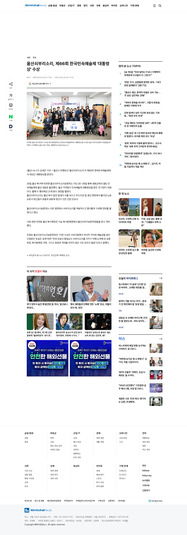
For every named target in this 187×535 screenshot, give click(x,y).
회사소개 (28, 501)
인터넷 (76, 449)
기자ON (145, 485)
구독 (10, 121)
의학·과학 (77, 457)
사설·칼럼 (123, 438)
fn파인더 (122, 471)
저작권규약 (68, 501)
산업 (75, 438)
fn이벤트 (146, 480)
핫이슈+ (122, 478)
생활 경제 (100, 442)
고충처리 (111, 501)
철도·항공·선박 (56, 446)
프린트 (11, 109)
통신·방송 (77, 442)
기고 (121, 442)
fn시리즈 (122, 475)
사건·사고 (28, 471)
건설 (52, 442)
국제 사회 (54, 478)
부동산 (62, 5)
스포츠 (99, 478)
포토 (144, 465)
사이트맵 (121, 501)
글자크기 (11, 99)
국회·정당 (146, 442)
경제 (79, 5)
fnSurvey (146, 475)
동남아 (106, 5)
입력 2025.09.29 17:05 (42, 77)
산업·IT (71, 5)
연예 (98, 471)
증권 (26, 442)
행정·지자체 (29, 478)
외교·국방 (146, 449)
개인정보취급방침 (54, 501)
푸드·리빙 (100, 482)
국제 (98, 5)
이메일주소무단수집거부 (85, 501)
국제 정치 (54, 475)
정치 (85, 5)
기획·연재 (134, 5)
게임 (75, 446)
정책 (52, 438)
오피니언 (124, 5)
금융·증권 (52, 5)
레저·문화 (100, 486)
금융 (26, 438)
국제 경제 (54, 471)
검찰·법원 (28, 475)
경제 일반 (100, 438)
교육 (26, 482)
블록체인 (76, 453)
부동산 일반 (55, 449)
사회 (92, 5)
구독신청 (101, 501)
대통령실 (145, 438)
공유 (10, 88)
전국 (34, 57)
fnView (145, 470)
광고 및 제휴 (39, 501)
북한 (144, 446)
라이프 (114, 5)
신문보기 (146, 490)
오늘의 (128, 278)
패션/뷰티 (100, 475)
